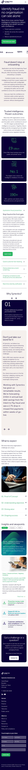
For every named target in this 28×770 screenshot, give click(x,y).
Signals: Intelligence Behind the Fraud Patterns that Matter (13, 542)
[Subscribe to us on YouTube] (5, 694)
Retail (19, 527)
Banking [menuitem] (3, 701)
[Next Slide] (16, 298)
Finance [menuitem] (3, 703)
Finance (4, 527)
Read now (21, 596)
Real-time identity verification (12, 284)
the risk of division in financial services (16, 624)
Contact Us (14, 658)
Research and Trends (12, 573)
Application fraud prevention (12, 210)
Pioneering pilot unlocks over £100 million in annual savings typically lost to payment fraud (14, 579)
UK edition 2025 (17, 613)
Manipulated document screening (11, 269)
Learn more (7, 254)
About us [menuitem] (4, 718)
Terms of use (18, 764)
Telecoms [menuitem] (4, 709)
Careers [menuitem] (3, 721)
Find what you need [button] (9, 41)
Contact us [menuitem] (4, 726)
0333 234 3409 (7, 691)
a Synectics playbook (16, 603)
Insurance (12, 527)
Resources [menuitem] (4, 723)
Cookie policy (8, 766)
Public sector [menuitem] (5, 711)
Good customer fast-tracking (12, 261)
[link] (25, 2)
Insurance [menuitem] (4, 706)
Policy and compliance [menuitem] (8, 729)
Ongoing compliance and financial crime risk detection (12, 276)
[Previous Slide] (12, 298)
